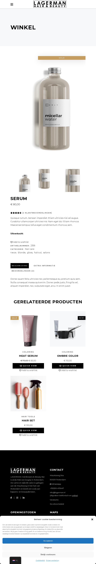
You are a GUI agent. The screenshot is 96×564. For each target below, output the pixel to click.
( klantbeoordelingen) (37, 213)
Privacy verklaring (52, 560)
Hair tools (28, 417)
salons (46, 252)
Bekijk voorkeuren (48, 554)
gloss (29, 252)
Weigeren (48, 548)
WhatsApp (56, 484)
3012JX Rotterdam (58, 480)
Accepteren (48, 541)
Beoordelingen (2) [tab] (23, 271)
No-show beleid (57, 504)
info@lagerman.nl (57, 492)
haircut (38, 252)
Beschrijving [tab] (20, 266)
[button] (92, 519)
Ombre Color (67, 355)
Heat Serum (28, 355)
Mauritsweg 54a (57, 475)
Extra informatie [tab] (45, 266)
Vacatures (54, 500)
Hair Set (28, 420)
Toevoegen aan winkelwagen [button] (28, 361)
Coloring (28, 352)
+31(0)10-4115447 (57, 488)
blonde (22, 252)
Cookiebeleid (40, 560)
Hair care (29, 249)
